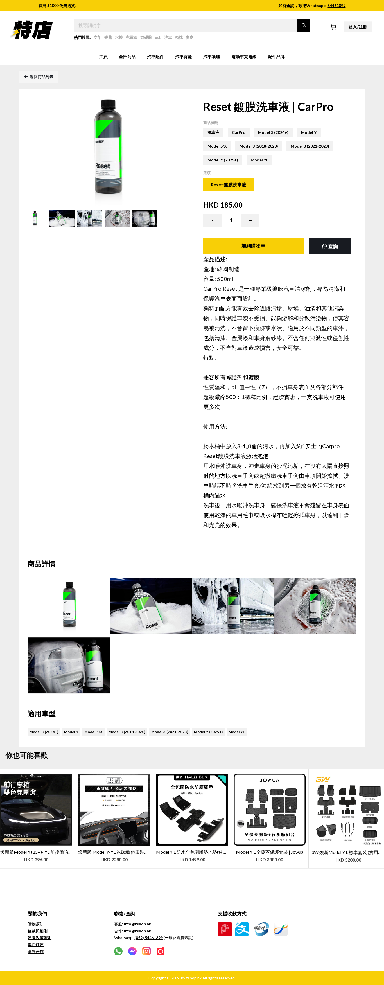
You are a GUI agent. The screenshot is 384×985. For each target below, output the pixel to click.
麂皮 (189, 37)
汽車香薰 (183, 56)
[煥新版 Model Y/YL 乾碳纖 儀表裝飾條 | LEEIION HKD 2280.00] (114, 772)
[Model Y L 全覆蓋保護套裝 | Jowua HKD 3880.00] (270, 772)
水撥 (119, 37)
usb (158, 37)
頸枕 (179, 37)
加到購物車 (253, 246)
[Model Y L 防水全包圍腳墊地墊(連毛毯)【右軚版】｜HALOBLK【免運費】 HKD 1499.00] (192, 772)
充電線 (131, 37)
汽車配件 (155, 56)
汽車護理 (211, 56)
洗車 (168, 37)
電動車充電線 (244, 56)
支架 (97, 37)
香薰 (108, 37)
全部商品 (127, 56)
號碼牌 (146, 37)
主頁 (103, 56)
